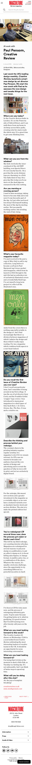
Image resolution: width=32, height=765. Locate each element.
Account (28, 4)
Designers (7, 69)
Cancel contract (24, 762)
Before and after (19, 67)
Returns (21, 758)
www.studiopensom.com (13, 689)
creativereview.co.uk (11, 686)
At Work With (8, 67)
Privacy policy (13, 758)
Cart (29, 1)
